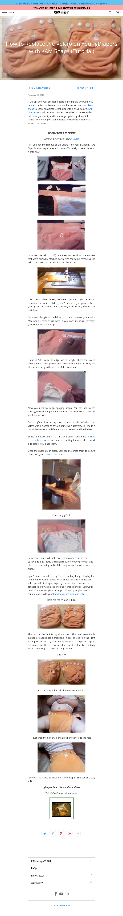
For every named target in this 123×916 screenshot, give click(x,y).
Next (91, 88)
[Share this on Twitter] (44, 833)
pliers (47, 454)
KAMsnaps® (65, 905)
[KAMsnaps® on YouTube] (61, 894)
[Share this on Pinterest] (61, 833)
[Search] (110, 12)
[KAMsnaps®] (61, 13)
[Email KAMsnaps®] (67, 894)
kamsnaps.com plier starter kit (69, 593)
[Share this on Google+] (69, 833)
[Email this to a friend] (77, 833)
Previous (81, 88)
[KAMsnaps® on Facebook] (55, 894)
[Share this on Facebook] (52, 833)
